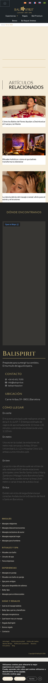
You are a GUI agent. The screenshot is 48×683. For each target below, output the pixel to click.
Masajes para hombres (11, 541)
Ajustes (31, 679)
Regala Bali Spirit (8, 623)
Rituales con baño (9, 552)
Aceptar (7, 679)
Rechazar (20, 679)
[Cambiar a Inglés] (30, 3)
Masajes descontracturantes (13, 528)
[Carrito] (5, 3)
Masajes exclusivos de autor (13, 532)
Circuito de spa (8, 557)
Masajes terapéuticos (10, 614)
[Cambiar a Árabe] (44, 3)
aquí (19, 674)
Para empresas (8, 561)
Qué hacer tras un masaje (12, 619)
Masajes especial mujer (11, 536)
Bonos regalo (7, 627)
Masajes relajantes (9, 524)
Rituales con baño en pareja (13, 577)
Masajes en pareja (9, 573)
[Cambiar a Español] (25, 3)
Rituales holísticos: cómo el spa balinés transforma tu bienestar (19, 160)
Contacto (5, 631)
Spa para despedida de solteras (14, 586)
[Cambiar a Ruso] (39, 3)
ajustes (22, 671)
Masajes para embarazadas (13, 594)
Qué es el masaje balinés (11, 606)
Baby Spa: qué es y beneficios (13, 610)
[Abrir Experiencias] (17, 15)
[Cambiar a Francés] (34, 3)
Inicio (3, 25)
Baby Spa (6, 590)
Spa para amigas (8, 581)
